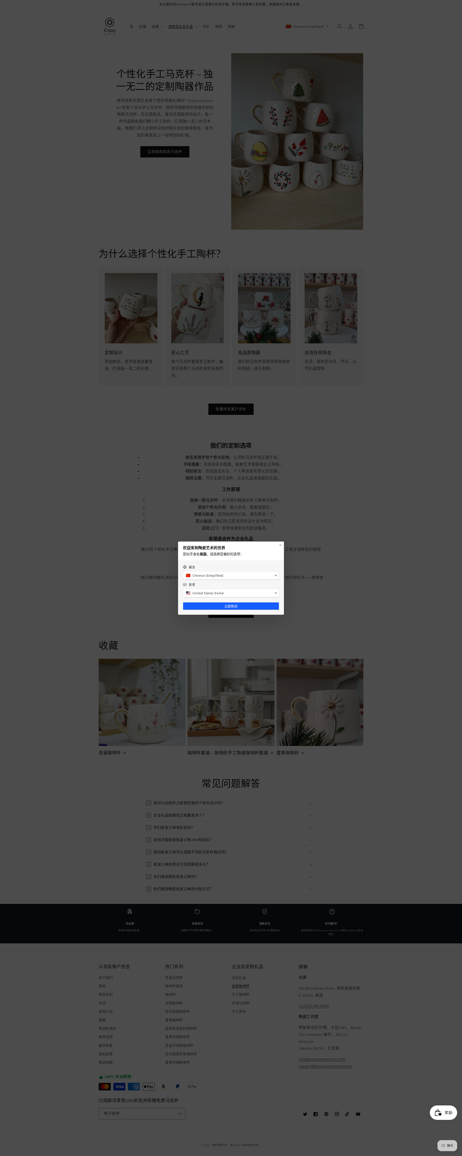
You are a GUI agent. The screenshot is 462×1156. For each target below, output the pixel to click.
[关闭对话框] (280, 545)
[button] (231, 575)
